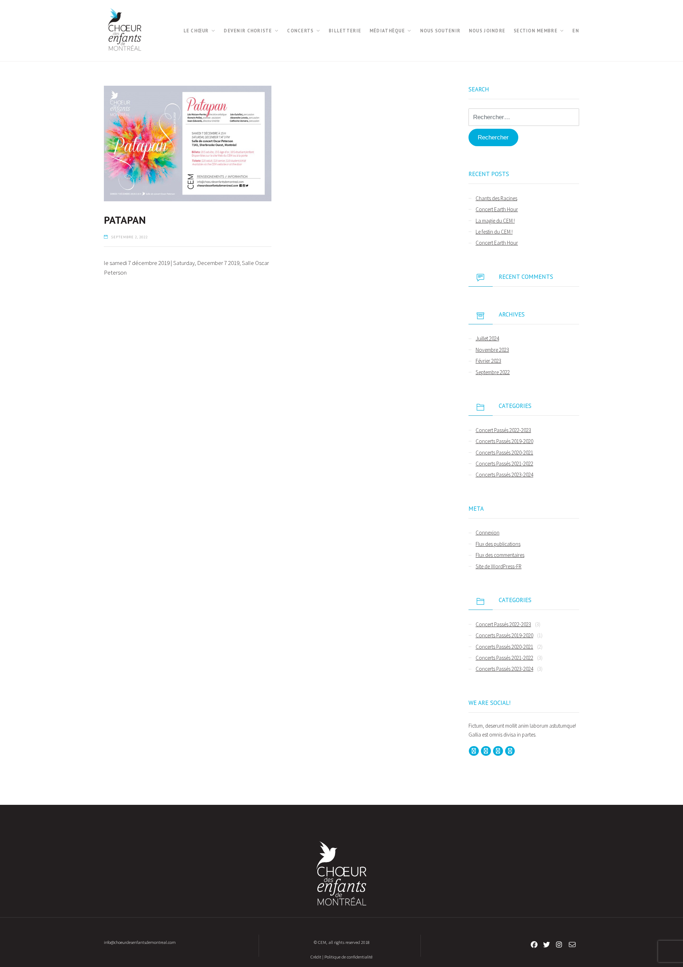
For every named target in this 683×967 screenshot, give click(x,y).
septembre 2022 (493, 372)
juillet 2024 (487, 338)
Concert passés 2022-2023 (503, 430)
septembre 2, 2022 (129, 237)
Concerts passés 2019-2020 (504, 441)
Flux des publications (498, 544)
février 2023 (488, 360)
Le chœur (196, 31)
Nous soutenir (440, 31)
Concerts (300, 31)
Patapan (125, 220)
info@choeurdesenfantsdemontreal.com (140, 942)
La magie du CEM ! (495, 220)
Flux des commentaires (500, 555)
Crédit (316, 957)
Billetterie (345, 31)
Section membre (535, 31)
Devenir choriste (248, 31)
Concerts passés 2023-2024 (504, 474)
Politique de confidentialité (348, 957)
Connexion (487, 532)
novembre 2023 (492, 349)
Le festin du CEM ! (494, 231)
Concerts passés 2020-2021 (504, 452)
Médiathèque (387, 31)
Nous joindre (487, 31)
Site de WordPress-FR (498, 566)
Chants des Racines (496, 198)
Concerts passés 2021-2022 (504, 463)
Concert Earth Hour (497, 209)
